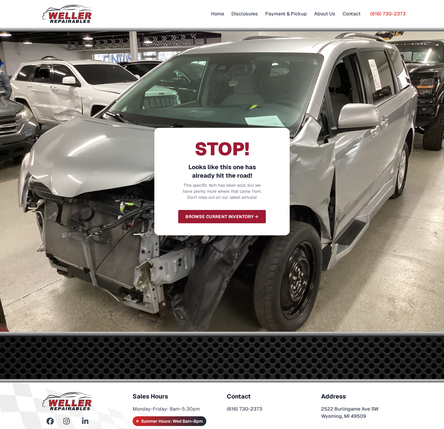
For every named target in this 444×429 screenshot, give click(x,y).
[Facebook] (50, 421)
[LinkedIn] (85, 421)
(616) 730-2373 (388, 14)
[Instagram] (66, 421)
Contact (352, 14)
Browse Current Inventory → (221, 216)
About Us (324, 14)
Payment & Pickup (286, 14)
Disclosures (244, 14)
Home (217, 14)
